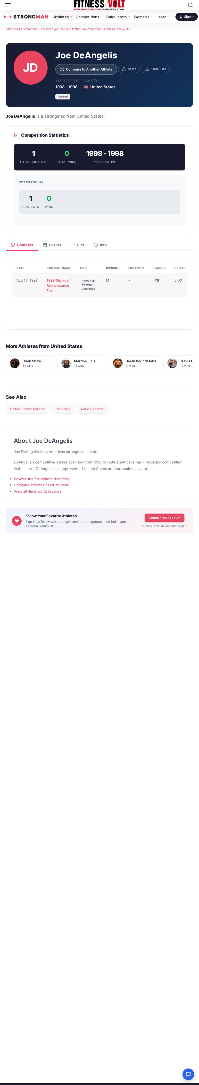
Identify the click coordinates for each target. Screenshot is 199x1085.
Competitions (87, 17)
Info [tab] (103, 245)
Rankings (63, 409)
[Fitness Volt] (99, 5)
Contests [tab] (25, 245)
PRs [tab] (80, 245)
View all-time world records (37, 491)
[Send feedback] (188, 1074)
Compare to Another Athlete (89, 69)
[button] (9, 5)
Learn (161, 17)
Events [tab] (55, 245)
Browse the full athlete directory (41, 479)
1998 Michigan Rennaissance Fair (58, 285)
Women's (141, 17)
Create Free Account (165, 518)
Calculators (116, 17)
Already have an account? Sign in (164, 526)
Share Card (158, 69)
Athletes (61, 17)
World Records (91, 409)
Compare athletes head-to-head (41, 485)
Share (132, 69)
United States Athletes (27, 409)
